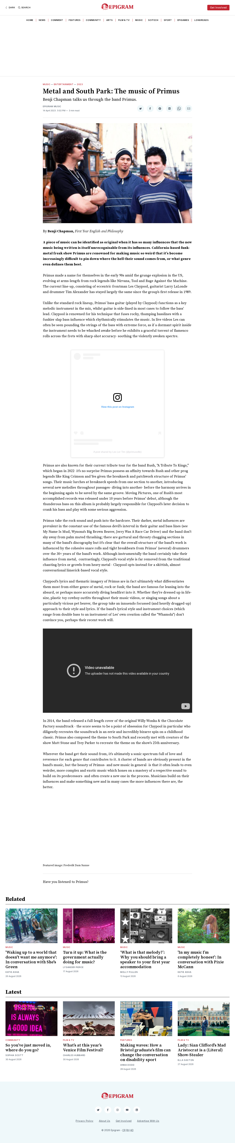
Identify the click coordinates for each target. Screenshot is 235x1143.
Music (139, 20)
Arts (109, 20)
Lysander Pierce (73, 967)
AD (131, 1130)
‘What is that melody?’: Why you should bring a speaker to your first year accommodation (145, 960)
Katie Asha (12, 972)
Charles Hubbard (74, 1055)
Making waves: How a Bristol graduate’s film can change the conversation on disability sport (145, 1052)
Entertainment (63, 84)
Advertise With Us (148, 1120)
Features (75, 20)
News (42, 20)
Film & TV (124, 20)
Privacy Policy (84, 1120)
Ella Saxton (186, 1060)
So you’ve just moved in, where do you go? (28, 1048)
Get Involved (218, 7)
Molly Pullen (129, 972)
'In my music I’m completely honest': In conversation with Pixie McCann (201, 960)
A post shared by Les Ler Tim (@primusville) (117, 451)
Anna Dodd (127, 1065)
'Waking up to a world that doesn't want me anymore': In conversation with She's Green (31, 960)
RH (128, 1130)
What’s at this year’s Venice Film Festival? (83, 1048)
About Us (104, 1120)
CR (124, 1130)
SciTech (153, 20)
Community (93, 20)
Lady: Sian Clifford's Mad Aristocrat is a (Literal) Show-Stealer (202, 1050)
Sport (168, 20)
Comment (57, 20)
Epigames (183, 20)
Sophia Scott (14, 1055)
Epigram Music (52, 106)
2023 (80, 84)
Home (29, 20)
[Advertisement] (117, 50)
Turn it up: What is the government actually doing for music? (85, 957)
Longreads (201, 20)
